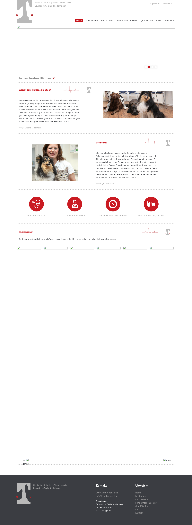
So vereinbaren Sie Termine (113, 215)
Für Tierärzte (107, 20)
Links (158, 20)
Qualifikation (147, 20)
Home (79, 20)
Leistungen (90, 20)
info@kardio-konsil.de (107, 496)
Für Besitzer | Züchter (127, 20)
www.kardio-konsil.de (107, 492)
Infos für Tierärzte (36, 215)
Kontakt (168, 20)
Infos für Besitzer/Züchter (151, 215)
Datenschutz (167, 3)
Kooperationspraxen (75, 215)
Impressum (155, 3)
